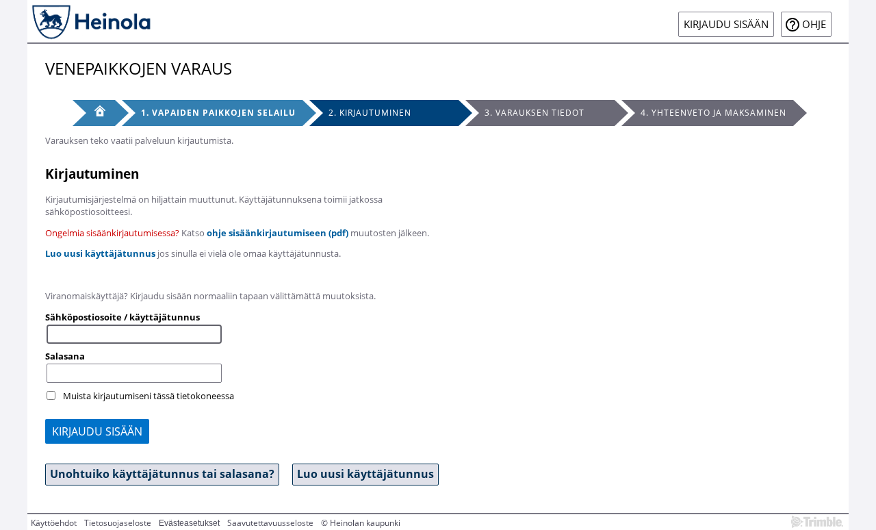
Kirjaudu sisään (726, 24)
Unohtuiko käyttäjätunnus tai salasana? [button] (162, 473)
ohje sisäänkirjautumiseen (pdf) (277, 233)
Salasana (65, 356)
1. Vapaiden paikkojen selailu (218, 112)
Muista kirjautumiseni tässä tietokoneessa (148, 396)
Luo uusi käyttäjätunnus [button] (365, 473)
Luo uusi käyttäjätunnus (100, 253)
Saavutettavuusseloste (270, 523)
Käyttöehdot (54, 523)
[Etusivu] (94, 113)
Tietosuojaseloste (117, 523)
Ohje (814, 24)
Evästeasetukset (189, 523)
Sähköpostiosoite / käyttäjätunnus (122, 317)
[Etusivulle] (90, 21)
